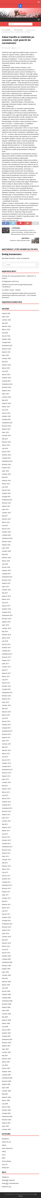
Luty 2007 (5, 1065)
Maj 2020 (5, 554)
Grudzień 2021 (6, 493)
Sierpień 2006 (6, 1084)
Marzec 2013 (6, 830)
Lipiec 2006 (5, 1088)
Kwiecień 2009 (6, 982)
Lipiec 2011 (5, 895)
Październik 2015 (7, 731)
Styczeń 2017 (6, 683)
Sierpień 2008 (6, 1007)
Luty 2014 (5, 795)
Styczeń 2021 (6, 529)
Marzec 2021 (6, 522)
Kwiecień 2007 (6, 1059)
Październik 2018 (7, 615)
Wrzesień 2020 (6, 541)
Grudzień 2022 (6, 455)
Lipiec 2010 (5, 933)
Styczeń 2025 (6, 374)
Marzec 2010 (6, 946)
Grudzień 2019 (6, 570)
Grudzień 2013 (6, 802)
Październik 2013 (7, 808)
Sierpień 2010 (6, 930)
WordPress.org (6, 1187)
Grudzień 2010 (6, 917)
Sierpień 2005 (6, 1123)
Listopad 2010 (6, 920)
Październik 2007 (7, 1039)
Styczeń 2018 (6, 644)
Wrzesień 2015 (6, 734)
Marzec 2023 (6, 445)
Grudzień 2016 (6, 686)
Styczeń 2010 (6, 953)
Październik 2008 (7, 1001)
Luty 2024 (5, 410)
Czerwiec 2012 (6, 859)
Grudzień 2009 (6, 956)
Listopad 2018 (6, 612)
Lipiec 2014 (5, 779)
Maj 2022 (5, 477)
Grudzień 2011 (6, 879)
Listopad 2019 (6, 574)
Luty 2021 (5, 525)
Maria (15, 48)
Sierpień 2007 (6, 1046)
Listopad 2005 (6, 1113)
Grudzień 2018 (6, 609)
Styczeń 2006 (6, 1107)
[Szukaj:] (20, 24)
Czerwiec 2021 (6, 513)
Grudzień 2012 (6, 840)
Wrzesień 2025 (6, 349)
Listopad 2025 (6, 342)
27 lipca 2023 (7, 48)
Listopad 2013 (6, 805)
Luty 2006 (5, 1104)
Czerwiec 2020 (6, 551)
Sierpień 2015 (6, 737)
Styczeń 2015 (6, 760)
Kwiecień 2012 (6, 866)
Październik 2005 (7, 1116)
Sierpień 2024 (6, 390)
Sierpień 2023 (6, 429)
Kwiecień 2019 (6, 596)
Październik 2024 (7, 384)
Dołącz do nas (6, 1142)
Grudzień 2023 (6, 416)
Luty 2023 (5, 448)
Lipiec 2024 (5, 394)
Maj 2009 (5, 978)
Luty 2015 (5, 757)
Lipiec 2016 (5, 702)
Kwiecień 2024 (6, 403)
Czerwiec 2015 (6, 744)
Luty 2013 (5, 834)
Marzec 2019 (6, 599)
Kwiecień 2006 (6, 1097)
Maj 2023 (5, 439)
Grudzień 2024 (6, 378)
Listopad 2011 (6, 882)
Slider (3, 1158)
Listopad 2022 (6, 458)
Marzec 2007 (6, 1062)
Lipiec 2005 (5, 1126)
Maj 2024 (5, 400)
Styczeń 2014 (6, 798)
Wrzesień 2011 (6, 888)
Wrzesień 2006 (6, 1081)
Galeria (4, 1145)
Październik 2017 (7, 654)
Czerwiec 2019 (6, 590)
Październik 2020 (7, 538)
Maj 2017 (5, 670)
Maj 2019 (5, 593)
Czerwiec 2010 (6, 936)
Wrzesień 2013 (6, 811)
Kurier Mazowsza (7, 1148)
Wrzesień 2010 (6, 927)
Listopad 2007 (6, 1036)
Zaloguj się (5, 1177)
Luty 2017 (5, 680)
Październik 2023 (7, 423)
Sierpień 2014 (6, 776)
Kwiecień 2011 (6, 904)
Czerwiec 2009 (6, 975)
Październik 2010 (7, 924)
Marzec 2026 (6, 329)
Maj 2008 (5, 1017)
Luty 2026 (5, 333)
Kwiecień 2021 (6, 519)
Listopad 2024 (6, 381)
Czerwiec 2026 (6, 320)
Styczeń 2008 (6, 1030)
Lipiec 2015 (5, 741)
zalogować (26, 258)
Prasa (3, 1155)
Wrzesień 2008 (6, 1004)
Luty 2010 (5, 949)
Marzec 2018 (6, 638)
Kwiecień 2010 (6, 943)
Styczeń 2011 (6, 914)
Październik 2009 (7, 962)
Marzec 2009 (6, 985)
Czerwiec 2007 (6, 1052)
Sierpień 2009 (6, 969)
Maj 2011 (5, 901)
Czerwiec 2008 (6, 1014)
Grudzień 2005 (6, 1110)
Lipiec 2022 (5, 471)
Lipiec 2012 (5, 856)
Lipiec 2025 (5, 355)
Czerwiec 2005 (6, 1129)
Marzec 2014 (6, 792)
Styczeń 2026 (6, 336)
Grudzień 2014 (6, 763)
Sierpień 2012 (6, 853)
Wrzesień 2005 (6, 1120)
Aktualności (5, 1139)
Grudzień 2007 (6, 1033)
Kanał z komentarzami (10, 1183)
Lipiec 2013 (5, 818)
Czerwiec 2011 (6, 898)
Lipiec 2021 (5, 509)
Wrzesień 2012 (6, 850)
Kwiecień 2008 (6, 1020)
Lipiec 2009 (5, 972)
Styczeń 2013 (6, 837)
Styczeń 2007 (6, 1068)
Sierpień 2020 (6, 545)
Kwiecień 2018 (6, 635)
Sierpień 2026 (6, 313)
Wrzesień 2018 (6, 619)
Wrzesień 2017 (6, 657)
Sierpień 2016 (6, 699)
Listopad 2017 (6, 651)
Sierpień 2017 (6, 660)
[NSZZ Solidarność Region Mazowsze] (20, 16)
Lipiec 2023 (5, 432)
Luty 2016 (5, 718)
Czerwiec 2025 (6, 358)
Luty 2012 (5, 872)
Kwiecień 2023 (6, 442)
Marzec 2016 (6, 715)
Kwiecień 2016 (6, 712)
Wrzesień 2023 (6, 426)
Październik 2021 (7, 500)
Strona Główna (6, 1161)
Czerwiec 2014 (6, 782)
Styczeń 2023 (6, 451)
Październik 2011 (7, 885)
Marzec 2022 (6, 484)
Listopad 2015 (6, 728)
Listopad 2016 (6, 689)
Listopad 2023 (6, 419)
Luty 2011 (5, 911)
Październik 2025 (7, 345)
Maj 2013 (5, 824)
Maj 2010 (5, 940)
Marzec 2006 (6, 1100)
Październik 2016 (7, 692)
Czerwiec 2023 (6, 435)
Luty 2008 (5, 1026)
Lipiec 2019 (5, 586)
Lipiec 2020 (5, 548)
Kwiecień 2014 (6, 789)
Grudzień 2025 (6, 339)
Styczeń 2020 (6, 567)
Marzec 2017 (6, 676)
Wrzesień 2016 (6, 696)
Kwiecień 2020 (6, 557)
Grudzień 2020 (6, 532)
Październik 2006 (7, 1078)
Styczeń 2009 (6, 991)
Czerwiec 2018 (6, 628)
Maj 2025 (5, 361)
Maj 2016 (5, 708)
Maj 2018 (5, 631)
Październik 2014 (7, 769)
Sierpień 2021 (6, 506)
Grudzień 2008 (6, 994)
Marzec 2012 (6, 869)
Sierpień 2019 (6, 583)
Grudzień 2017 (6, 647)
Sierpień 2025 (6, 352)
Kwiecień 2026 (6, 326)
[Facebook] (20, 6)
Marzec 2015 (6, 753)
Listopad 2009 (6, 959)
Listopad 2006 (6, 1075)
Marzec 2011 (6, 908)
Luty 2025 (5, 371)
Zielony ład (5, 1167)
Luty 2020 (5, 564)
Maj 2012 (5, 863)
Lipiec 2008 (5, 1010)
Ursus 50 (4, 1164)
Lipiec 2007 (5, 1049)
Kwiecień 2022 (6, 480)
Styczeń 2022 (6, 490)
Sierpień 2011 (6, 892)
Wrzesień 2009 (6, 965)
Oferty (4, 1151)
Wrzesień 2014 (6, 773)
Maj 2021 (5, 516)
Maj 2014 (5, 786)
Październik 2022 (7, 461)
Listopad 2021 (6, 496)
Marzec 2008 (6, 1023)
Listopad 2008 (6, 998)
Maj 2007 (5, 1055)
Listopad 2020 (6, 535)
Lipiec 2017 (5, 663)
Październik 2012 (7, 847)
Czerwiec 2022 (6, 474)
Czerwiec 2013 (6, 821)
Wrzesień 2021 (6, 503)
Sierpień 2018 (6, 622)
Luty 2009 (5, 988)
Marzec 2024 (6, 407)
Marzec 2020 (6, 561)
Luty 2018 (5, 641)
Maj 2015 (5, 747)
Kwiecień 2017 (6, 673)
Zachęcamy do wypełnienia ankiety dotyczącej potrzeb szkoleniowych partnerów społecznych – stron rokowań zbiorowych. (19, 295)
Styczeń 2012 (6, 875)
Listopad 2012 (6, 843)
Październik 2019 (7, 577)
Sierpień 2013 (6, 814)
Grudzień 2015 (6, 724)
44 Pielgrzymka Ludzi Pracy (10, 281)
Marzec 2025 (6, 368)
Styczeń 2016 (6, 721)
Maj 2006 (5, 1094)
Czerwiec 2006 (6, 1091)
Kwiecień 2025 (6, 365)
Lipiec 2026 (5, 317)
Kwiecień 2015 (6, 750)
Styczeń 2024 (6, 413)
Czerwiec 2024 (6, 397)
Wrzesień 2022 (6, 464)
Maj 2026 (5, 323)
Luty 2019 (5, 602)
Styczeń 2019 (6, 606)
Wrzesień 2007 (6, 1043)
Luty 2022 (5, 487)
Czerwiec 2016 (6, 705)
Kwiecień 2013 (6, 827)
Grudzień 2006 (6, 1071)
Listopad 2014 (6, 766)
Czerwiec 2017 (6, 667)
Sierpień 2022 (6, 468)
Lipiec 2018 (5, 625)
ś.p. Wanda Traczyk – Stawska (11, 290)
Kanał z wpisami (8, 1180)
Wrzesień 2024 (6, 387)
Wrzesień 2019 (6, 580)
